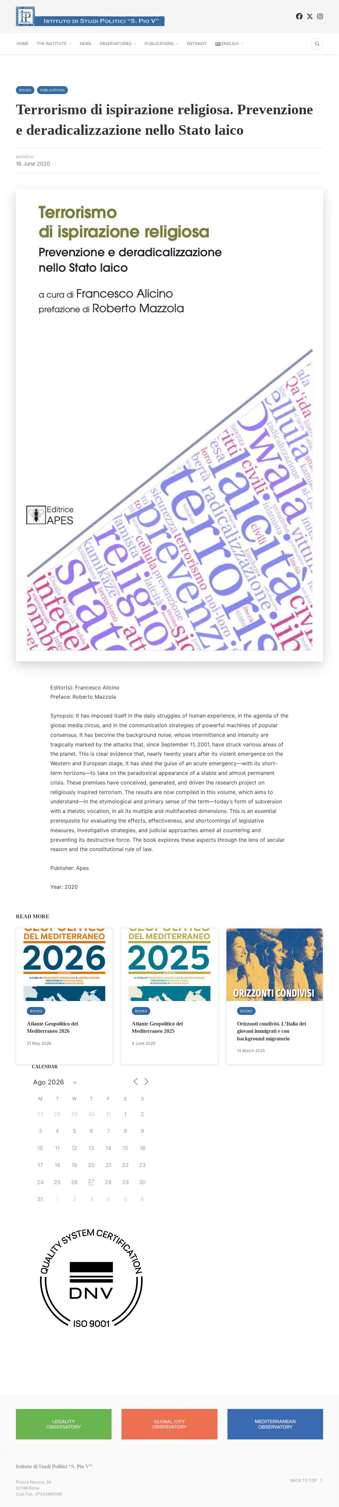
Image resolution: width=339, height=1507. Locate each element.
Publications (159, 43)
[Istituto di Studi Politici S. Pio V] (90, 16)
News (85, 43)
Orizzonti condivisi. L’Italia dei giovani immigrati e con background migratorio (271, 1031)
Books (25, 90)
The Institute (52, 43)
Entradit (197, 43)
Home (22, 43)
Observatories (116, 43)
